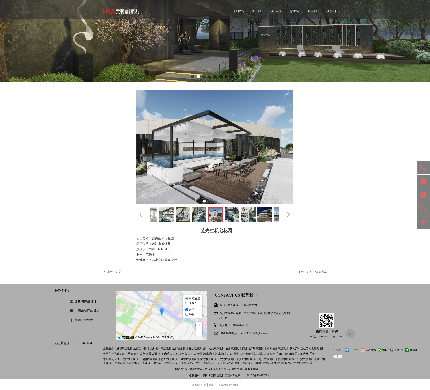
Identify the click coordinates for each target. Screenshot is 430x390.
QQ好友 (398, 350)
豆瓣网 (414, 350)
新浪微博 (370, 350)
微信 (385, 350)
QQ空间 (354, 350)
